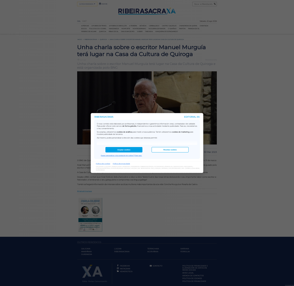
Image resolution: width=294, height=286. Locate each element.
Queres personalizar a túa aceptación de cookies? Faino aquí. (121, 155)
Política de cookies (103, 164)
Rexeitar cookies (170, 150)
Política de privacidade (121, 164)
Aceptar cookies (123, 150)
